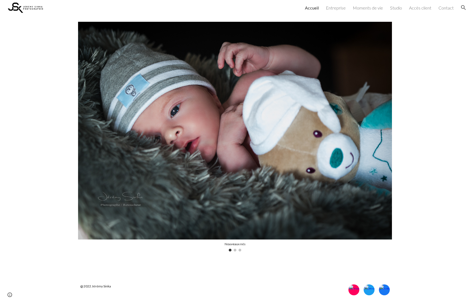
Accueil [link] (312, 7)
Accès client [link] (420, 7)
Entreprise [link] (336, 7)
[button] (463, 7)
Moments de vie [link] (368, 7)
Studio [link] (396, 7)
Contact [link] (446, 7)
